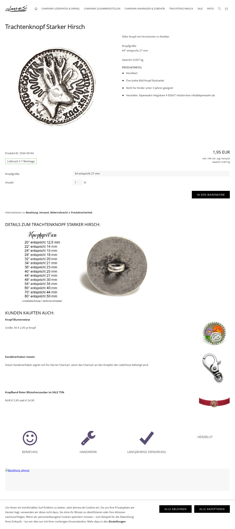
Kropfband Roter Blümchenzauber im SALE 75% (34, 392)
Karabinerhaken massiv (20, 356)
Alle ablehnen (175, 509)
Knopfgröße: (12, 174)
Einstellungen (117, 521)
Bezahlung (32, 212)
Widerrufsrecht (59, 212)
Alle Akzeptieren (212, 509)
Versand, (44, 212)
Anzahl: (9, 182)
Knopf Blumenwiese (17, 319)
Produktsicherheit (81, 212)
